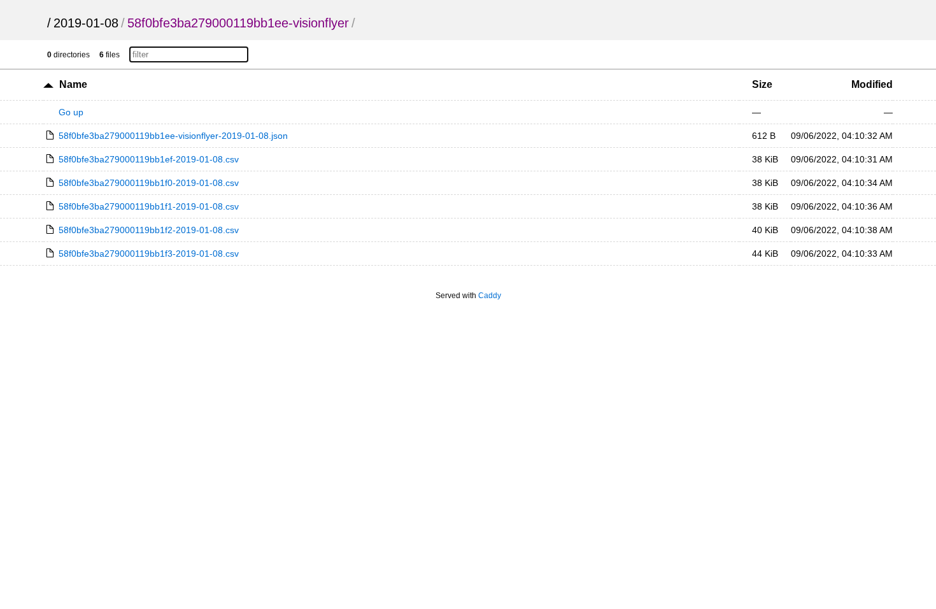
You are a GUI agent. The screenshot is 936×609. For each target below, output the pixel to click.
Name (73, 84)
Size (762, 84)
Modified (872, 84)
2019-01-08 (85, 23)
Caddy (489, 295)
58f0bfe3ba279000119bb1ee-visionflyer (238, 23)
